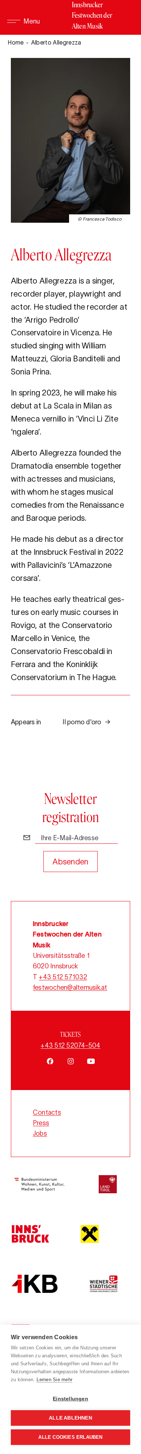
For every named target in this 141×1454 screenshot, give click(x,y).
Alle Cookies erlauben (70, 1437)
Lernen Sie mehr (54, 1379)
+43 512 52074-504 (70, 1045)
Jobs (40, 1133)
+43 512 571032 (63, 977)
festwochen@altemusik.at (70, 987)
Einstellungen (70, 1398)
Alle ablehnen (70, 1418)
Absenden (70, 861)
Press (41, 1123)
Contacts (47, 1112)
